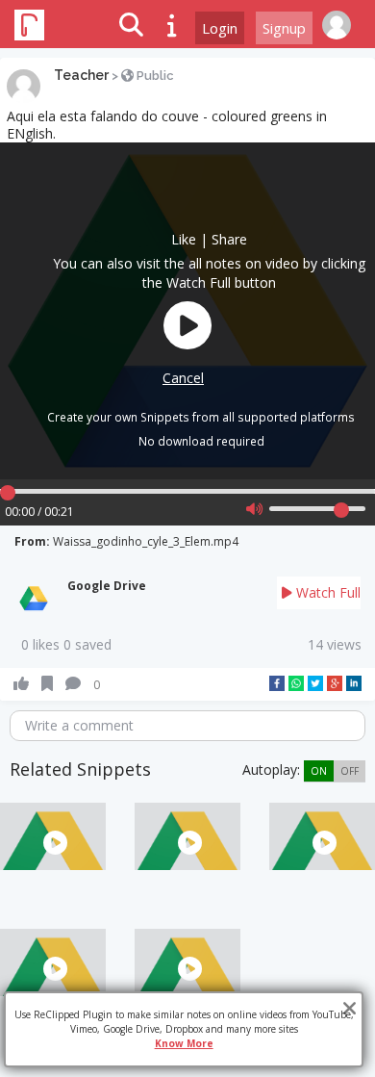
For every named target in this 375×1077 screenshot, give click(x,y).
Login (220, 28)
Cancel (183, 378)
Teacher (81, 75)
